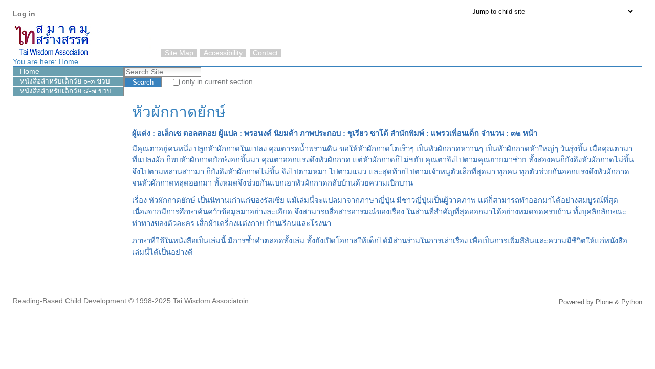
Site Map (179, 53)
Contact (265, 53)
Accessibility (223, 53)
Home (68, 62)
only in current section (217, 82)
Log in (24, 14)
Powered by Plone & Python (600, 302)
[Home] (632, 35)
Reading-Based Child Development (69, 301)
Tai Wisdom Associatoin (211, 301)
